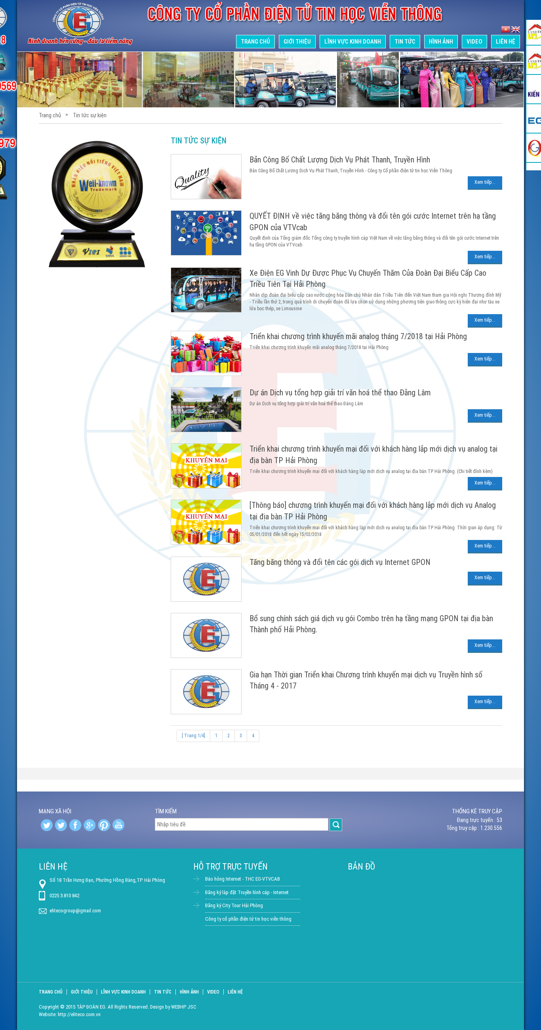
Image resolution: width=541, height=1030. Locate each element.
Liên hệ (505, 41)
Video (474, 41)
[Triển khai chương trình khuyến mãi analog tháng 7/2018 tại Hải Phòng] (210, 334)
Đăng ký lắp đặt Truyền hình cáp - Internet (247, 892)
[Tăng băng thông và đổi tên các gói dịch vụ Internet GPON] (210, 560)
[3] (515, 29)
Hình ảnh (441, 41)
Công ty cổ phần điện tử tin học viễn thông (248, 919)
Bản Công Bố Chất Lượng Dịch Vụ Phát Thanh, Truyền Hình (340, 159)
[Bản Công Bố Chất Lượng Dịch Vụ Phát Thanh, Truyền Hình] (210, 157)
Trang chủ (255, 41)
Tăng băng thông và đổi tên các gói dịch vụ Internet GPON (340, 562)
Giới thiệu (297, 41)
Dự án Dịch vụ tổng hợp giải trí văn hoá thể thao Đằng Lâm (340, 392)
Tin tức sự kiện (90, 115)
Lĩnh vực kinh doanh (352, 41)
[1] (505, 29)
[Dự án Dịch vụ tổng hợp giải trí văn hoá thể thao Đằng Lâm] (210, 390)
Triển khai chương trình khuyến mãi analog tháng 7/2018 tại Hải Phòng (358, 336)
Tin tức (404, 41)
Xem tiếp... (484, 182)
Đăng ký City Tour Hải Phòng (234, 905)
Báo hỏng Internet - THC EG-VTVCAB (242, 879)
